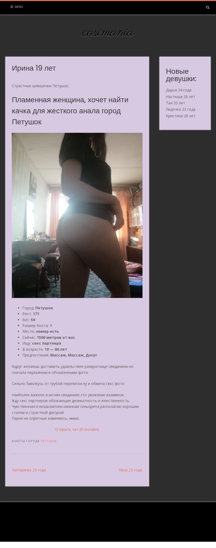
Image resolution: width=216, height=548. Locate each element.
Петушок (49, 441)
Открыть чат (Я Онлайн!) (77, 429)
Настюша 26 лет (180, 96)
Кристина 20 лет (180, 115)
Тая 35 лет (175, 102)
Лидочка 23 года (180, 109)
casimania (108, 32)
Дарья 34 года (179, 89)
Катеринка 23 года (29, 469)
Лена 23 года (130, 469)
